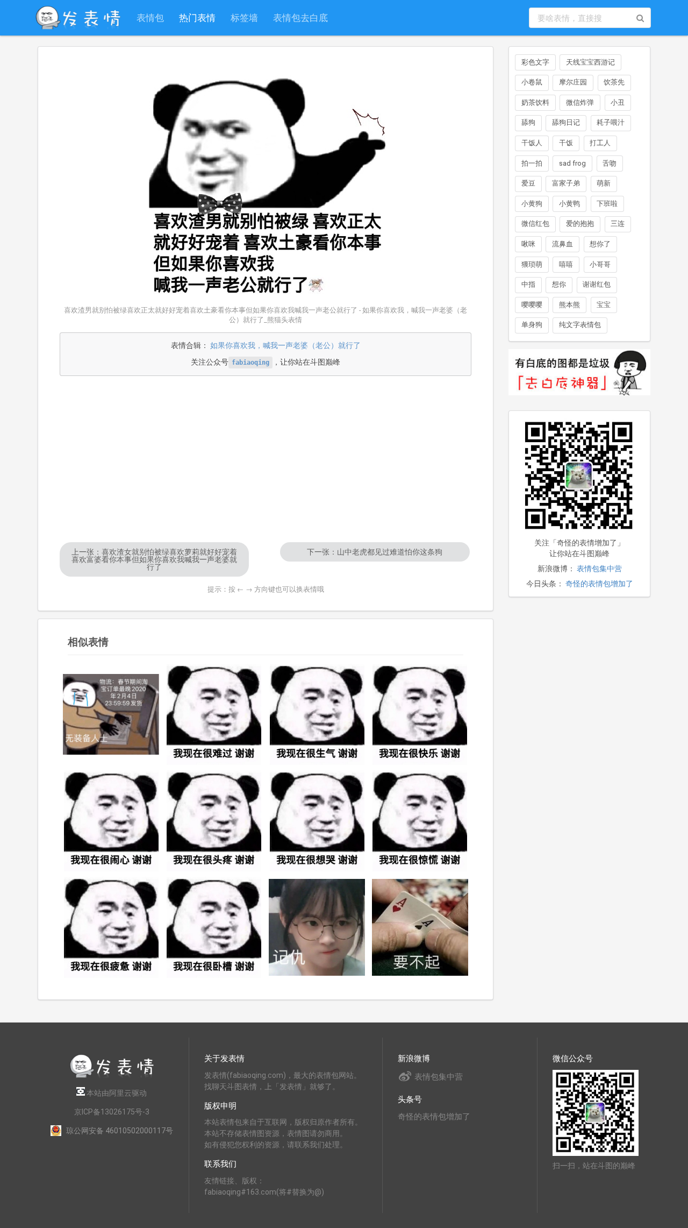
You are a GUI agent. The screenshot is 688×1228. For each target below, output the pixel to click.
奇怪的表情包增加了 (599, 583)
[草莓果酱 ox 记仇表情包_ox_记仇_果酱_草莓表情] (317, 927)
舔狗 (528, 122)
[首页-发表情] (111, 1076)
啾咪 (528, 244)
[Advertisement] (265, 459)
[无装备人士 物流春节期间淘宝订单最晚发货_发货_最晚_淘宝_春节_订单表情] (111, 714)
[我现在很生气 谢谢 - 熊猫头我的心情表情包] (317, 714)
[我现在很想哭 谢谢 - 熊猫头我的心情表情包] (317, 820)
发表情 (215, 1075)
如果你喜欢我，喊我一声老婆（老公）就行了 (285, 345)
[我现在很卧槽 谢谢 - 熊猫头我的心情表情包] (214, 927)
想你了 (600, 244)
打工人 (600, 143)
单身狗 (531, 325)
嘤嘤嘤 (531, 305)
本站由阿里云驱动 (116, 1093)
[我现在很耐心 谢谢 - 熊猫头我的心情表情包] (111, 820)
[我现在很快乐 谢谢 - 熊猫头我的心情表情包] (420, 714)
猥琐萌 (531, 264)
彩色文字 (535, 62)
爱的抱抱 (580, 223)
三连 (618, 223)
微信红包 (535, 223)
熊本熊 (569, 305)
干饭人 (531, 143)
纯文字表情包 (580, 325)
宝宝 (604, 305)
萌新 (604, 183)
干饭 (566, 143)
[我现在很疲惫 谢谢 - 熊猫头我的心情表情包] (111, 927)
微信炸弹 (580, 102)
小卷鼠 (531, 82)
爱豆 (528, 183)
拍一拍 (531, 163)
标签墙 (244, 17)
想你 (559, 284)
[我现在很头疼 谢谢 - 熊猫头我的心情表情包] (214, 820)
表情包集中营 (599, 568)
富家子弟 (566, 183)
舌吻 (610, 163)
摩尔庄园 (573, 82)
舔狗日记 (566, 122)
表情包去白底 (300, 17)
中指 (528, 284)
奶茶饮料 (535, 102)
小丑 (618, 102)
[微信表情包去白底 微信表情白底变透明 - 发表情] (579, 400)
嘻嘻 (566, 264)
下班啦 (607, 204)
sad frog (572, 163)
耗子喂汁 (611, 122)
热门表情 (197, 17)
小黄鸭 (569, 204)
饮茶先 (614, 82)
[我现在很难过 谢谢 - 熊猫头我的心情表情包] (214, 714)
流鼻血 (562, 244)
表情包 (150, 17)
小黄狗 (531, 204)
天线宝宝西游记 (590, 62)
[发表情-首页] (78, 18)
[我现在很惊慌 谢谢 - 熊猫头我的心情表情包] (420, 820)
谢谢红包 (597, 284)
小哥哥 (600, 264)
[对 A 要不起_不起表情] (420, 927)
